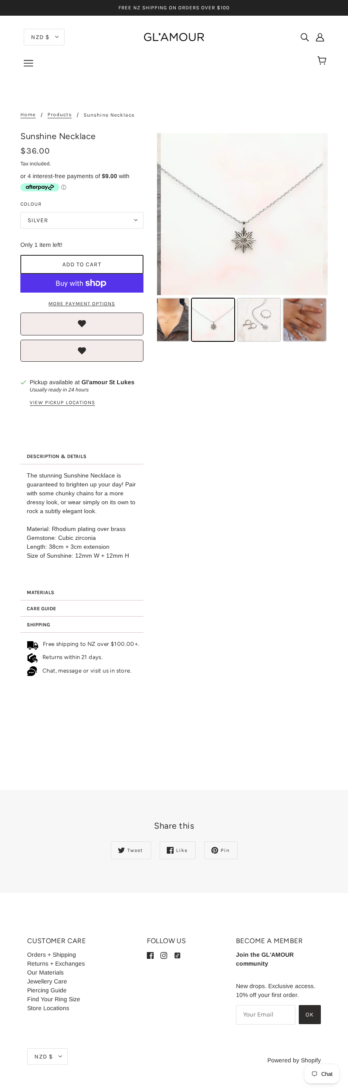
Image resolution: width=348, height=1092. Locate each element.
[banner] (174, 36)
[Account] (320, 37)
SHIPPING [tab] (38, 625)
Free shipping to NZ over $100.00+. (89, 643)
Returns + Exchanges (56, 963)
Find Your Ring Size (53, 999)
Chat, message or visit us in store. (87, 670)
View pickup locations (62, 402)
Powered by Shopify (294, 1060)
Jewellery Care (47, 981)
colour (31, 204)
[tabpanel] (81, 524)
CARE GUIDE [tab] (41, 609)
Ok (310, 1014)
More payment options (81, 304)
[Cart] (323, 61)
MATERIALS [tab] (40, 592)
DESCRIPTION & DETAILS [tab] (57, 456)
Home (28, 114)
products (60, 114)
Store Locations (48, 1008)
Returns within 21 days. (71, 657)
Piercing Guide (47, 990)
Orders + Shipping (51, 954)
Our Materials (45, 972)
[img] (304, 37)
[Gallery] (242, 238)
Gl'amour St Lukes (108, 382)
